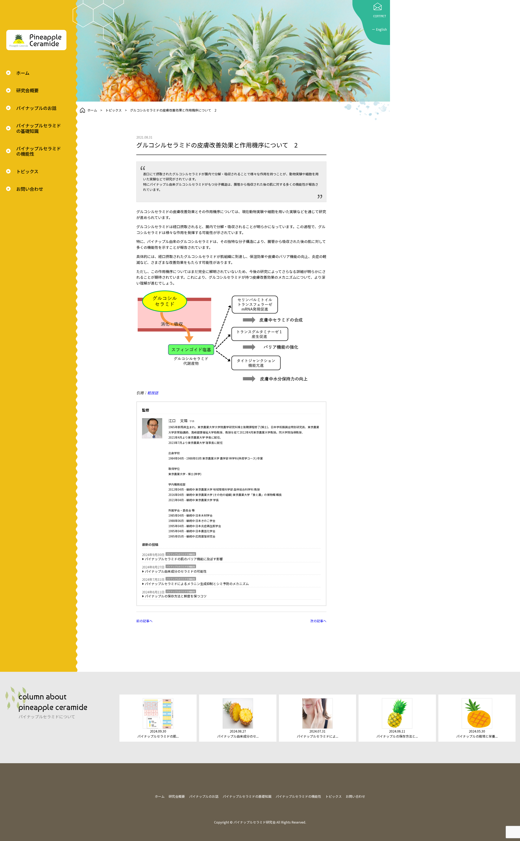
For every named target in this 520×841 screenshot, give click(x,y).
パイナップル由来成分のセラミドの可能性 (176, 571)
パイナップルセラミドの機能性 (38, 151)
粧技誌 (152, 392)
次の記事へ (318, 620)
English (381, 29)
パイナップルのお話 (36, 108)
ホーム (22, 72)
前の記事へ (144, 620)
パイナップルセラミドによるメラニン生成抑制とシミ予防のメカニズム (197, 583)
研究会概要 (27, 90)
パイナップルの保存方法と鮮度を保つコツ (176, 596)
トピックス (27, 171)
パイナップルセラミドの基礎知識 (38, 128)
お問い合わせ (29, 188)
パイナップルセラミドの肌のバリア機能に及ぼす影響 (184, 558)
